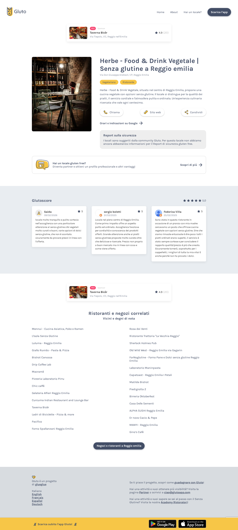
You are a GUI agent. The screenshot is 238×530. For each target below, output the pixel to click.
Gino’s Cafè (136, 432)
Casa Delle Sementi (141, 403)
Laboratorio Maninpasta (144, 367)
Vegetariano (109, 82)
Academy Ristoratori (174, 502)
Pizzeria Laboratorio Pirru (48, 378)
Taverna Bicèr (40, 407)
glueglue (40, 484)
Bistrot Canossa (42, 357)
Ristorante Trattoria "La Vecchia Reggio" (154, 336)
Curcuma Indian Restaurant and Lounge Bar (60, 400)
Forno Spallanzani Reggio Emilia (53, 428)
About (174, 12)
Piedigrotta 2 (137, 389)
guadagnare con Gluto (188, 482)
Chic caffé (38, 386)
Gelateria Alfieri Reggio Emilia (51, 393)
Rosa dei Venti (138, 328)
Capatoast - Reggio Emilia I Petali (150, 375)
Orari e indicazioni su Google (118, 123)
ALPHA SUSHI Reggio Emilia (146, 410)
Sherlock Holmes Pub (142, 343)
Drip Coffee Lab (41, 364)
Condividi (196, 112)
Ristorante (128, 82)
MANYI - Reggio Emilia (143, 425)
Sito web (155, 112)
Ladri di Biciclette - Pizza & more (53, 414)
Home (160, 12)
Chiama (115, 112)
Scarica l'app (219, 12)
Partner (144, 492)
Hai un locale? (193, 12)
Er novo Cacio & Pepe (143, 417)
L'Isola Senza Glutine (45, 336)
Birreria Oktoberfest (141, 396)
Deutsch (37, 504)
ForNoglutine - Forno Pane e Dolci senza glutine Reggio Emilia (164, 359)
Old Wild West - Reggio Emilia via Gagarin (155, 350)
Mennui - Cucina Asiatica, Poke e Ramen (57, 328)
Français (37, 497)
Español (37, 501)
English (37, 494)
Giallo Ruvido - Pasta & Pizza (50, 350)
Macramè (38, 371)
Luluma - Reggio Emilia (47, 343)
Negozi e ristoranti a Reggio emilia (119, 445)
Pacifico (37, 421)
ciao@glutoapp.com (177, 492)
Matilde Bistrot (139, 382)
